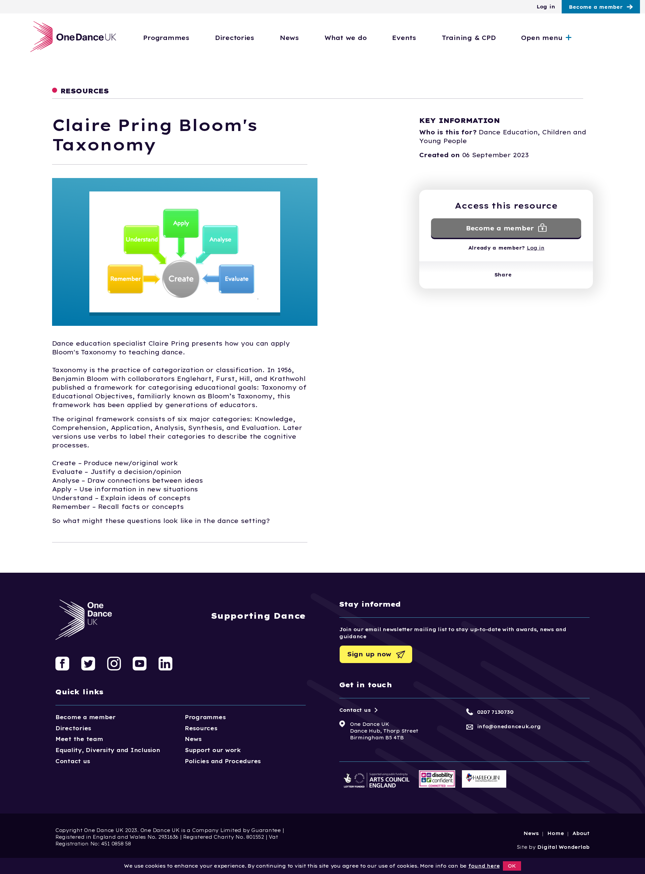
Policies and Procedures (223, 761)
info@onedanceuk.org (509, 727)
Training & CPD (469, 38)
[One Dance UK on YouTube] (139, 663)
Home (555, 833)
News (289, 38)
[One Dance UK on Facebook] (62, 663)
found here (484, 866)
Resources (201, 728)
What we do (346, 38)
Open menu (542, 38)
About (581, 833)
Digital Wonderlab (563, 847)
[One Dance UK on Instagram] (114, 663)
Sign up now (369, 654)
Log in (545, 7)
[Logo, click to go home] (73, 37)
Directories (234, 38)
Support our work (213, 750)
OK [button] (512, 866)
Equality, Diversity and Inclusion (107, 750)
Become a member (595, 7)
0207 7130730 (495, 712)
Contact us (72, 761)
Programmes (166, 38)
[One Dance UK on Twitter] (88, 663)
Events (404, 38)
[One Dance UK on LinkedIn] (165, 663)
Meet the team (79, 739)
